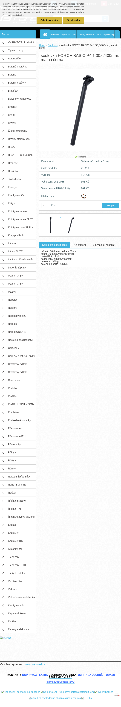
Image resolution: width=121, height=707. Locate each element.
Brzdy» (12, 123)
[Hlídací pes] (83, 195)
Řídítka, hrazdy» (17, 500)
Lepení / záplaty (17, 267)
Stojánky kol (15, 549)
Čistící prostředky (17, 131)
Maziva (12, 291)
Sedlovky (13, 533)
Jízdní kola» (14, 179)
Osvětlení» (14, 380)
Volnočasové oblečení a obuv (21, 598)
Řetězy (12, 492)
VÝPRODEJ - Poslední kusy (21, 44)
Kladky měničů (16, 195)
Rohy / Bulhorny (17, 484)
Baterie (12, 74)
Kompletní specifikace (54, 245)
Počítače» (13, 412)
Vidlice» (12, 589)
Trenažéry (13, 557)
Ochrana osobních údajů (56, 42)
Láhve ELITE (15, 251)
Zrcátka (12, 621)
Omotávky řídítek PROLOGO (17, 373)
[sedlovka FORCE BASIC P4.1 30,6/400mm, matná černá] (51, 216)
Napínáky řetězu (17, 315)
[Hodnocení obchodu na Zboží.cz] (20, 692)
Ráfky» (12, 460)
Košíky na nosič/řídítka (20, 227)
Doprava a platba (68, 34)
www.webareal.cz (35, 664)
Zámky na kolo (16, 605)
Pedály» (12, 388)
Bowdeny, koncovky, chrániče (19, 100)
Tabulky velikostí (86, 34)
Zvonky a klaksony (18, 629)
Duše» (11, 147)
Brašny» (12, 106)
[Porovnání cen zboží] (117, 692)
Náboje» (13, 299)
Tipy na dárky (15, 50)
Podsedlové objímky (19, 420)
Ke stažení (80, 245)
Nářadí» (12, 324)
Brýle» (11, 114)
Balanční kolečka (17, 66)
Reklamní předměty (19, 476)
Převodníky (14, 444)
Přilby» (12, 452)
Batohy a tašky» (17, 82)
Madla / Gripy (15, 275)
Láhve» (12, 243)
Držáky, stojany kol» (19, 139)
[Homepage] (46, 34)
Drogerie (13, 163)
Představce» (15, 428)
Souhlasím (73, 20)
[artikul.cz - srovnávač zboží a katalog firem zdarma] (55, 698)
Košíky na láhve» (17, 211)
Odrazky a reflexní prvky (21, 356)
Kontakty (55, 34)
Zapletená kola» (17, 613)
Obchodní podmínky (105, 34)
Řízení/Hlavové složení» (21, 516)
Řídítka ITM (14, 508)
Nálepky (12, 307)
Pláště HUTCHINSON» (21, 404)
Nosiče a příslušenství (20, 340)
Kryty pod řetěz (16, 235)
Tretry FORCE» (16, 573)
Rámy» (12, 468)
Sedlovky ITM (15, 541)
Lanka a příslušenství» (20, 259)
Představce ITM (17, 436)
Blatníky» (13, 90)
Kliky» (11, 203)
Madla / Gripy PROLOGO (15, 285)
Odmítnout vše (49, 20)
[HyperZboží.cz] (103, 692)
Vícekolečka (15, 581)
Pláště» (12, 396)
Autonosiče (14, 58)
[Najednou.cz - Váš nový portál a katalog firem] (67, 692)
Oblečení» (14, 348)
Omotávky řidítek (17, 364)
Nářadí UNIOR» (17, 332)
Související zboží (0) (104, 245)
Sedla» (12, 525)
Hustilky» (13, 171)
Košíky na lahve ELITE (21, 219)
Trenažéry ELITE (17, 565)
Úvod (42, 45)
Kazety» (12, 187)
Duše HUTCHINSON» (20, 155)
